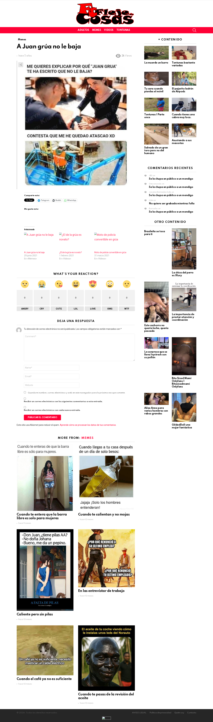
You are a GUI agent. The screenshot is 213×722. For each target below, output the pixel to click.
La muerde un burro (156, 62)
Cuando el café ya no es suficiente (44, 679)
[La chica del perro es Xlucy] (184, 249)
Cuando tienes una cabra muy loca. (183, 116)
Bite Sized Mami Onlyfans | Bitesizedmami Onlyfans (181, 382)
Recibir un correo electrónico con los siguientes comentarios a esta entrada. (63, 402)
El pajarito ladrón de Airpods (182, 90)
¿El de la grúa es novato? (70, 252)
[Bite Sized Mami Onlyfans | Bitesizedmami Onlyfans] (184, 356)
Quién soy (179, 713)
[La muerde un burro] (156, 53)
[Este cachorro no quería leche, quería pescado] (156, 302)
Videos (108, 30)
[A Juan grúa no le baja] (40, 241)
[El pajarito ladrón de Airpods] (184, 78)
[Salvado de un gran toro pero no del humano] (156, 134)
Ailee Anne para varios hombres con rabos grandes (156, 411)
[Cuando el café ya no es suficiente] (45, 650)
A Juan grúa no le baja (34, 252)
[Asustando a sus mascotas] (184, 130)
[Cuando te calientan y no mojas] (106, 477)
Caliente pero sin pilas (35, 614)
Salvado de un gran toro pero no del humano (156, 150)
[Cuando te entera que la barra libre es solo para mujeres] (45, 477)
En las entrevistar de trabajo (101, 591)
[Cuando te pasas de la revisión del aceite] (106, 658)
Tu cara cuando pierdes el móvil (153, 90)
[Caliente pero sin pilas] (45, 570)
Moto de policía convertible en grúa (110, 252)
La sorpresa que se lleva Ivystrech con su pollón (155, 355)
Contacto (191, 713)
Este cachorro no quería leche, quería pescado (156, 328)
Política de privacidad (160, 713)
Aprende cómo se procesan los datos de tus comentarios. (88, 425)
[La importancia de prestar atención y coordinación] (184, 296)
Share (20, 64)
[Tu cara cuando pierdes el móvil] (156, 78)
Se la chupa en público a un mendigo (171, 179)
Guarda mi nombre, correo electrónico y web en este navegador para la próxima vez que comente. (77, 393)
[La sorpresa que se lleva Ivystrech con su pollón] (156, 343)
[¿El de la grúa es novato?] (75, 241)
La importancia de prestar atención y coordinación (183, 317)
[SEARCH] (194, 30)
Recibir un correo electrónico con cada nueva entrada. (52, 410)
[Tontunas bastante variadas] (184, 53)
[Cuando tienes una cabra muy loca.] (184, 104)
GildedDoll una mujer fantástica (182, 426)
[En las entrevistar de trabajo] (106, 558)
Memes (96, 30)
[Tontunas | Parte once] (156, 104)
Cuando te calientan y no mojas (104, 514)
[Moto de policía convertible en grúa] (110, 241)
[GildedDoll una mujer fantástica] (184, 407)
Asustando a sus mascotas (181, 142)
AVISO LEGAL (139, 713)
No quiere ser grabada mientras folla (171, 203)
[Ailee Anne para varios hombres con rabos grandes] (156, 399)
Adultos (83, 30)
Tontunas (123, 30)
